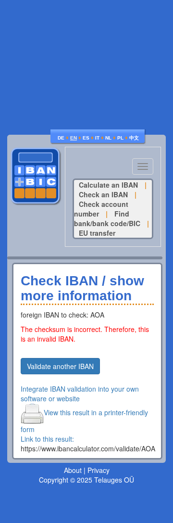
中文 (134, 137)
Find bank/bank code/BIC (107, 218)
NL (108, 137)
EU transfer (97, 233)
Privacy (98, 470)
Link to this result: (47, 439)
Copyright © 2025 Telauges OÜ (86, 480)
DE (61, 137)
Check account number (101, 208)
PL (120, 137)
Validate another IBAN (60, 366)
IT (97, 137)
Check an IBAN (103, 194)
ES (86, 137)
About (73, 470)
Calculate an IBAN (108, 185)
